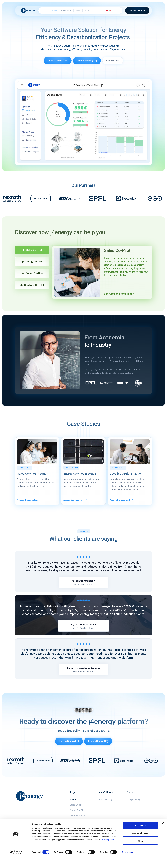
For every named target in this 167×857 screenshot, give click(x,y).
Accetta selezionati (140, 833)
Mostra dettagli (127, 852)
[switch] (68, 852)
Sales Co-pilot (76, 804)
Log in (98, 10)
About (77, 10)
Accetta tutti (140, 825)
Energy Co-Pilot (77, 810)
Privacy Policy (105, 799)
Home (54, 10)
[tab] (32, 250)
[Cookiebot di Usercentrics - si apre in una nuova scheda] (16, 852)
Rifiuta (140, 841)
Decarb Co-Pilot (77, 815)
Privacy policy (107, 840)
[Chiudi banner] (163, 823)
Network (88, 10)
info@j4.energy (134, 799)
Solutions (65, 10)
